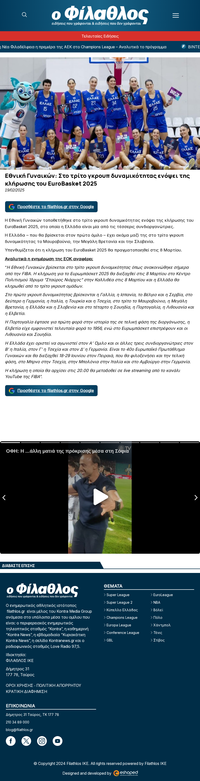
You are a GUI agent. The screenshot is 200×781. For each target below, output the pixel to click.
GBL (110, 640)
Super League (118, 595)
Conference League (123, 633)
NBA (156, 602)
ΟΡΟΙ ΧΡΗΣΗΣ (20, 685)
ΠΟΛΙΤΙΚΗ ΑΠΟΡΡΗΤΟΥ (58, 685)
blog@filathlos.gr (19, 730)
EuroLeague (163, 595)
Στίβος (159, 640)
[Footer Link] (11, 741)
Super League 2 (119, 602)
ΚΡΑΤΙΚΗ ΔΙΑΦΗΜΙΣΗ (26, 691)
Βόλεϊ (158, 610)
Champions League (122, 617)
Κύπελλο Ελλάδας (122, 610)
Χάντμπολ (162, 625)
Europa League (119, 625)
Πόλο (157, 617)
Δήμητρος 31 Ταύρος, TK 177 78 (32, 714)
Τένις (157, 633)
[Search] (24, 14)
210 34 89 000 (17, 722)
